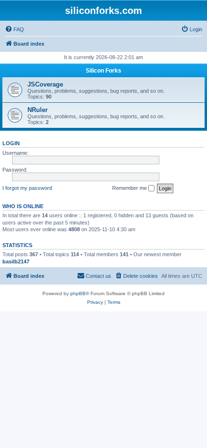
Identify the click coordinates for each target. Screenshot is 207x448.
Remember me (130, 188)
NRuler (37, 109)
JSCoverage (45, 84)
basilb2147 (15, 261)
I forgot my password (27, 188)
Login (11, 143)
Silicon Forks (103, 70)
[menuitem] (14, 29)
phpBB (78, 293)
